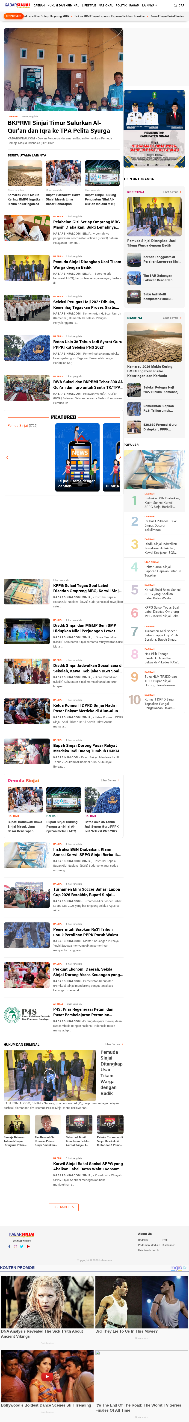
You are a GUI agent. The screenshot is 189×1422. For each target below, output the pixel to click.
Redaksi (143, 1240)
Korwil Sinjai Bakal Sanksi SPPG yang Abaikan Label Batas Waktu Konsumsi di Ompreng (88, 1167)
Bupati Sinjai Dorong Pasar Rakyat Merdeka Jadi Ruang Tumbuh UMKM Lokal (86, 749)
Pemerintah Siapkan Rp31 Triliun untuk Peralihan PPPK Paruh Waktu (85, 932)
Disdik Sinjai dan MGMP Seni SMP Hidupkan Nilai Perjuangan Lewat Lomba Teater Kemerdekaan (84, 629)
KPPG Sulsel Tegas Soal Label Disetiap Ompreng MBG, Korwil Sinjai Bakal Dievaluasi (87, 589)
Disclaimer (168, 1245)
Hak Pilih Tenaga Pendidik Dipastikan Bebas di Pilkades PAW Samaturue (161, 658)
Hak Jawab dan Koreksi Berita (150, 1250)
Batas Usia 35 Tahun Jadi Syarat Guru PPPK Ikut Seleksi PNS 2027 (87, 345)
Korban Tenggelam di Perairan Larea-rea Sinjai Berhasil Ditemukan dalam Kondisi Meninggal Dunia (162, 260)
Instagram (15, 1252)
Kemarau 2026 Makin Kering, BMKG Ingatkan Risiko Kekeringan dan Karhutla (25, 200)
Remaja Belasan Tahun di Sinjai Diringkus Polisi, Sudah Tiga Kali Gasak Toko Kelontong (14, 1141)
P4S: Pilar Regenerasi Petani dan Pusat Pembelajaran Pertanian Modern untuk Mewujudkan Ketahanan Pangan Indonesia (83, 1013)
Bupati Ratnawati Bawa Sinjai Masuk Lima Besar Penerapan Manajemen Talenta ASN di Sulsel (63, 200)
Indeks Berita (64, 1207)
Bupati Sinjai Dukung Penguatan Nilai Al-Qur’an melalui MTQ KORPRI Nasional (100, 200)
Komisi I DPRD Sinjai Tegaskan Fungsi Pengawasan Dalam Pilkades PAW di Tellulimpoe (159, 704)
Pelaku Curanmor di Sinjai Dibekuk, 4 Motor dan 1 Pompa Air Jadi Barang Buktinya (110, 1141)
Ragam (134, 5)
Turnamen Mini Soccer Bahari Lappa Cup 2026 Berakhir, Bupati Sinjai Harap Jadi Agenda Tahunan (86, 893)
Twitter (22, 1252)
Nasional (106, 5)
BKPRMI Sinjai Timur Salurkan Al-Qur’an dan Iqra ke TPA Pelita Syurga (59, 127)
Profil (165, 1240)
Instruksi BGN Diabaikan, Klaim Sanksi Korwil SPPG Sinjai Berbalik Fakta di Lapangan (85, 853)
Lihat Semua (108, 780)
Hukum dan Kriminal (63, 5)
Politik (121, 5)
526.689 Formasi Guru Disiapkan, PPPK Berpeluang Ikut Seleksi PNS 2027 (161, 427)
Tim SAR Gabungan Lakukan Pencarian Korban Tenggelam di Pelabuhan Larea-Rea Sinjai (159, 278)
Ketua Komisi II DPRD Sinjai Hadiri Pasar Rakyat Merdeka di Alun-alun (85, 708)
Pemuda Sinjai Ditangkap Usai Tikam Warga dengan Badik (87, 265)
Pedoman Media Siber (150, 1245)
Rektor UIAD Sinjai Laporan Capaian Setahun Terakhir (83, 16)
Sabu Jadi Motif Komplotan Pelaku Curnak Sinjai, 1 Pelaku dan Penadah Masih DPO (77, 1141)
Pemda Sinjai (18, 426)
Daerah (39, 5)
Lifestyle (89, 5)
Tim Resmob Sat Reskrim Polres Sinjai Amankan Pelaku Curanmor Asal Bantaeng (46, 1141)
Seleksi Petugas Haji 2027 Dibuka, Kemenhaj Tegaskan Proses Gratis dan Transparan (84, 305)
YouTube (28, 1252)
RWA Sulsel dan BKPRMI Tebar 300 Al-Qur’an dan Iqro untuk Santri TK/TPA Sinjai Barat (88, 385)
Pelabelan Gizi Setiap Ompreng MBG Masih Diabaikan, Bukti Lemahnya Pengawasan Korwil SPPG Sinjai (86, 225)
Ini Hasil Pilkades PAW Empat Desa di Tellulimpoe (161, 526)
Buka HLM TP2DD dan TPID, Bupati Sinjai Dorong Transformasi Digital (161, 681)
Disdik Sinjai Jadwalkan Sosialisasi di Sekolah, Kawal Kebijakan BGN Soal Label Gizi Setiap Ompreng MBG (88, 669)
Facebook (9, 1252)
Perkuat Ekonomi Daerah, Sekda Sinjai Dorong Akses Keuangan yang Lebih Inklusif (86, 973)
